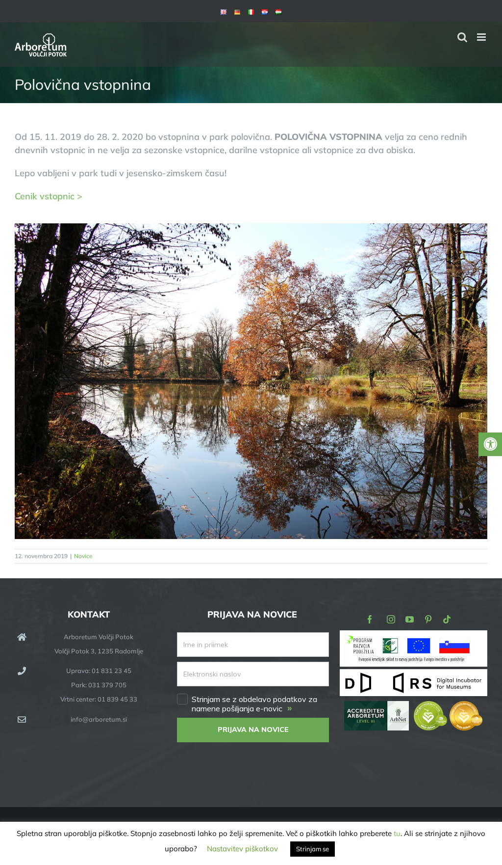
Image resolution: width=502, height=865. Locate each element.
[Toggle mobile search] (462, 37)
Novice (83, 556)
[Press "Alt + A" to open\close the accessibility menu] (490, 444)
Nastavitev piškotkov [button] (242, 848)
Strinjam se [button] (312, 849)
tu (397, 833)
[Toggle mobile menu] (482, 37)
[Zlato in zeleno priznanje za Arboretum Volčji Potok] (448, 707)
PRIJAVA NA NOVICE (253, 729)
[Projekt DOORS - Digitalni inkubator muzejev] (413, 675)
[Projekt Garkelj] (413, 637)
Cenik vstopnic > (48, 196)
